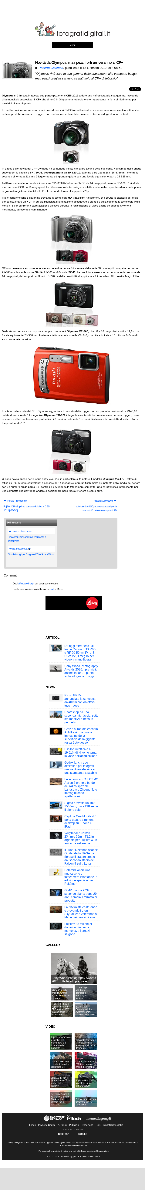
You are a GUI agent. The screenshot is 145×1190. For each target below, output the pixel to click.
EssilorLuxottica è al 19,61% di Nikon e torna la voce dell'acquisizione (80, 753)
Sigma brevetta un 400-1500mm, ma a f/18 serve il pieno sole (81, 806)
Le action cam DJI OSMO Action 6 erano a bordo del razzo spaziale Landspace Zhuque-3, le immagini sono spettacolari (81, 788)
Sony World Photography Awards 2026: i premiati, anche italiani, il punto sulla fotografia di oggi (81, 671)
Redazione (87, 1125)
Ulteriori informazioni (78, 1145)
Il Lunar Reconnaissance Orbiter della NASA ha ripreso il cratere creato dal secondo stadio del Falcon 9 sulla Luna (81, 856)
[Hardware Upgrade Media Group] (98, 1121)
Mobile (82, 1134)
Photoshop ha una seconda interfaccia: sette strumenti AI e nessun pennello (81, 717)
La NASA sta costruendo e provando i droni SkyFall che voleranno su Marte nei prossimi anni (81, 912)
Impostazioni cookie (113, 1125)
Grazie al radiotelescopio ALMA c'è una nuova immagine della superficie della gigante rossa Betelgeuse (81, 735)
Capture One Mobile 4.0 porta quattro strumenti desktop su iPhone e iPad (80, 821)
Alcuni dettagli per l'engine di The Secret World (31, 554)
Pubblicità (74, 1125)
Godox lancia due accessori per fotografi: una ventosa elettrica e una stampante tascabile (80, 767)
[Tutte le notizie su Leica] (74, 609)
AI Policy (62, 1125)
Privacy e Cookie (47, 1125)
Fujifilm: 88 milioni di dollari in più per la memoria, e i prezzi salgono (78, 929)
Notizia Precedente (17, 500)
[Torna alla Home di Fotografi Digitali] (72, 36)
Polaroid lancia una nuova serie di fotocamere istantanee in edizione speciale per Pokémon (80, 877)
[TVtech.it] (74, 1121)
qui (51, 589)
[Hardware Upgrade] (54, 1121)
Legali (32, 1125)
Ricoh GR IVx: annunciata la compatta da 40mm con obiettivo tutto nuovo (80, 700)
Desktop (63, 1134)
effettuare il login (26, 583)
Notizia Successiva (103, 500)
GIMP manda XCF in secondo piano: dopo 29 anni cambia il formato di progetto (80, 895)
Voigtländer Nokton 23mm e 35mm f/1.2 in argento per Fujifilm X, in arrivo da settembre (80, 838)
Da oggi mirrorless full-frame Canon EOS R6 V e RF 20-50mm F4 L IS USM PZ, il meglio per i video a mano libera (80, 652)
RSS (98, 1125)
